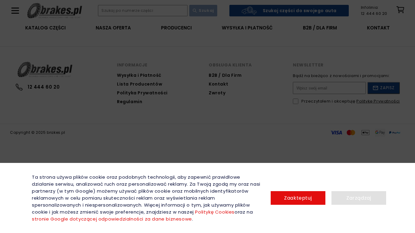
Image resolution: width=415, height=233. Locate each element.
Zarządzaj (358, 197)
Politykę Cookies (215, 212)
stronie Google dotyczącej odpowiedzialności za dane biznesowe (112, 219)
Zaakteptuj (298, 197)
